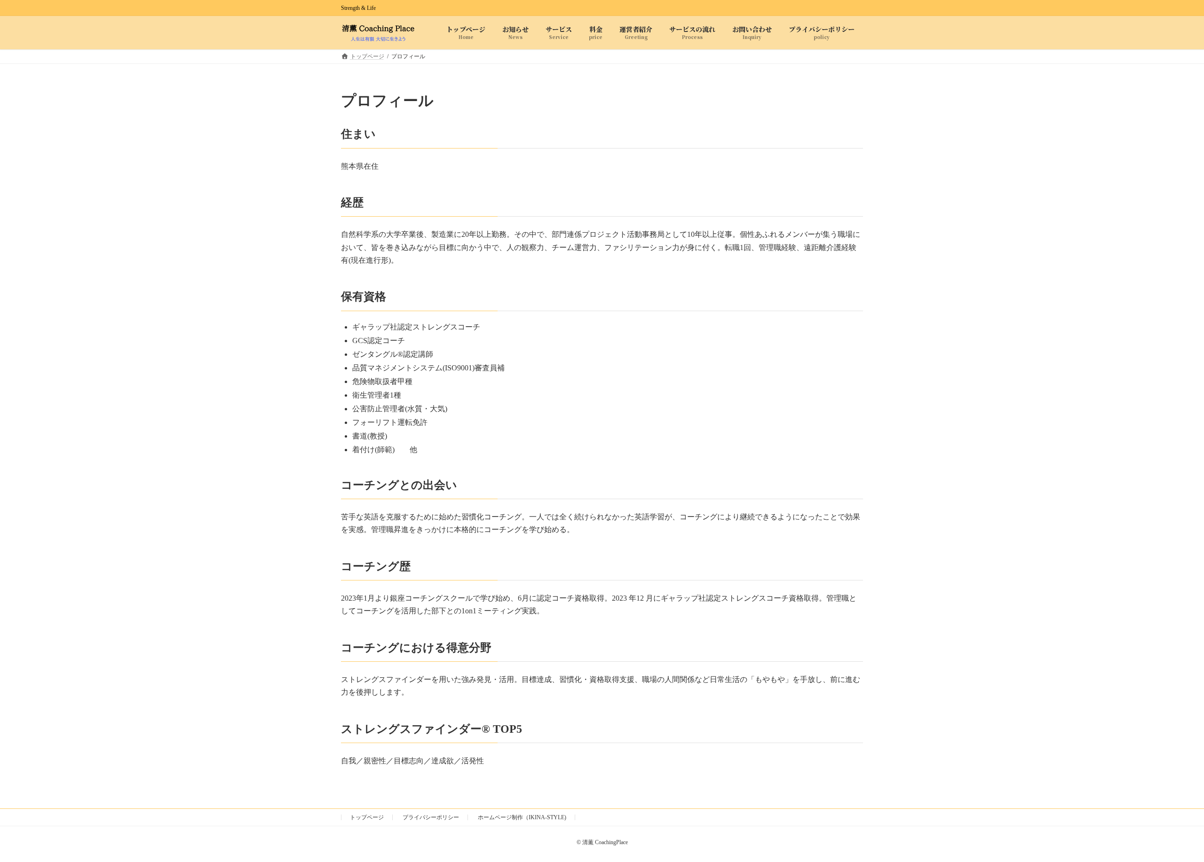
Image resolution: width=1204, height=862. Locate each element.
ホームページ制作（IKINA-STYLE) (522, 817)
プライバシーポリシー (431, 817)
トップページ (367, 817)
